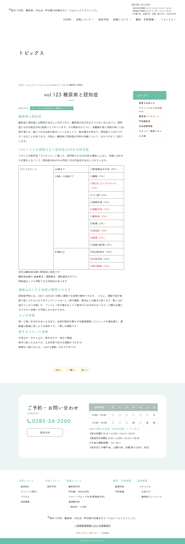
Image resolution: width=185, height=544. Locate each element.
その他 (142, 135)
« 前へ (57, 370)
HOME (67, 19)
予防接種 (119, 491)
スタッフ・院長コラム (150, 130)
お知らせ (146, 491)
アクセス (25, 496)
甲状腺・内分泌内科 (79, 491)
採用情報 (25, 501)
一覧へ (71, 370)
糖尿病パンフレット (149, 116)
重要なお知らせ (147, 102)
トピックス (167, 19)
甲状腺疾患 (144, 121)
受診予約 (103, 19)
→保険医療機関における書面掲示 (92, 525)
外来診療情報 (146, 126)
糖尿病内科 (74, 486)
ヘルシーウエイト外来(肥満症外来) (87, 496)
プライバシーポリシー (87, 532)
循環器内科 (74, 501)
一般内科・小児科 (78, 506)
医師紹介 (25, 486)
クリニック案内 (29, 491)
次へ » (84, 370)
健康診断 (119, 486)
